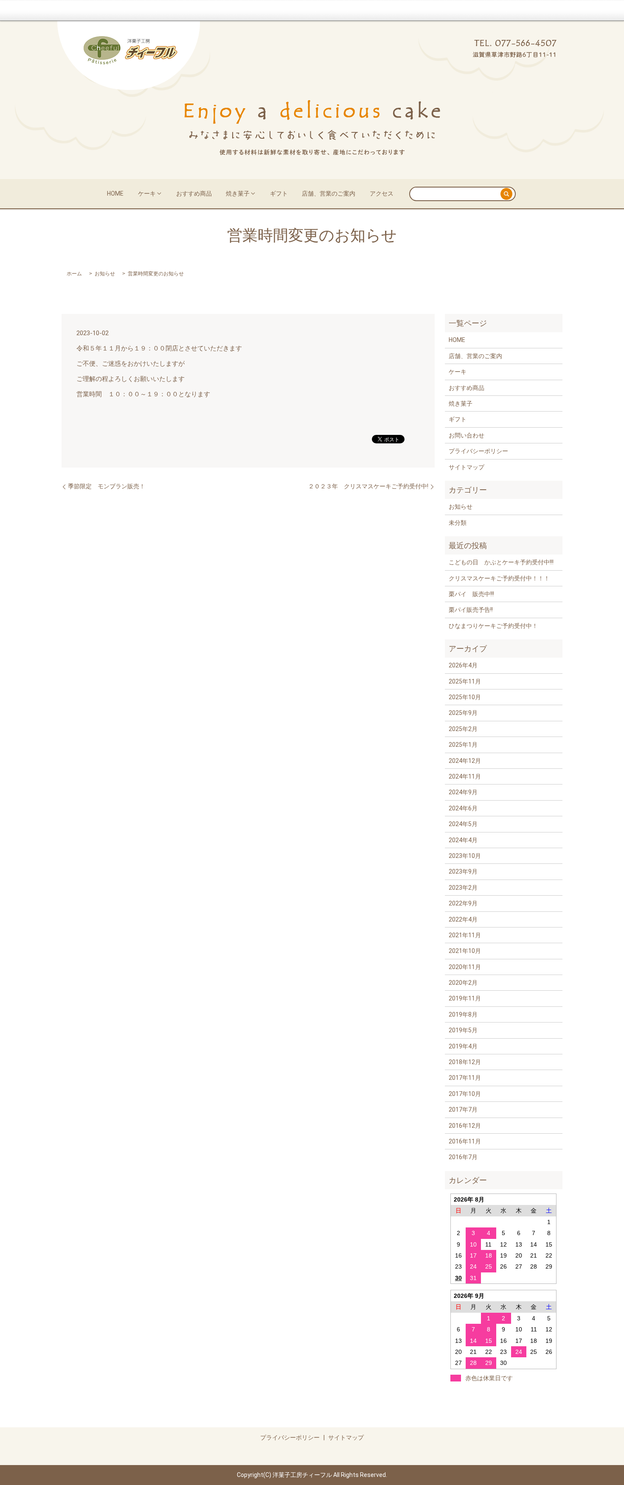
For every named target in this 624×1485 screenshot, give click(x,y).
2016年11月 (465, 1141)
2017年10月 (465, 1093)
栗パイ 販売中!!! (471, 594)
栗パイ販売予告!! (471, 609)
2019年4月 (463, 1046)
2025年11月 (465, 681)
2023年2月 (463, 887)
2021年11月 (465, 935)
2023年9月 (463, 871)
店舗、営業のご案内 (328, 193)
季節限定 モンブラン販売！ (106, 486)
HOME (115, 193)
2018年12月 (465, 1062)
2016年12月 (465, 1125)
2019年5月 (463, 1030)
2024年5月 (463, 824)
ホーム (74, 274)
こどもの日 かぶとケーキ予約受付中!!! (501, 562)
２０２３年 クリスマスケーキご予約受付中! (368, 486)
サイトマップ (466, 467)
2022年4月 (463, 919)
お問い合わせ (466, 435)
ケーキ (147, 193)
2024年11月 (465, 776)
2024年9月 (463, 792)
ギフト (279, 193)
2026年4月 (463, 665)
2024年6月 (463, 808)
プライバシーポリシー (478, 451)
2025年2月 (463, 729)
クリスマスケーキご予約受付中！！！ (499, 578)
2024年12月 (465, 760)
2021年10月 (465, 950)
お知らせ (105, 274)
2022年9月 (463, 903)
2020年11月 (465, 967)
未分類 (458, 522)
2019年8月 (463, 1014)
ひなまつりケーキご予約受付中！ (493, 625)
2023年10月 (465, 855)
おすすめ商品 (194, 193)
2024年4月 (463, 840)
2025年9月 (463, 712)
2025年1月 (463, 744)
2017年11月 (465, 1077)
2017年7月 (463, 1109)
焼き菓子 (238, 193)
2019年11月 (465, 998)
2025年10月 (465, 697)
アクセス (382, 193)
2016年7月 (463, 1157)
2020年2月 (463, 982)
